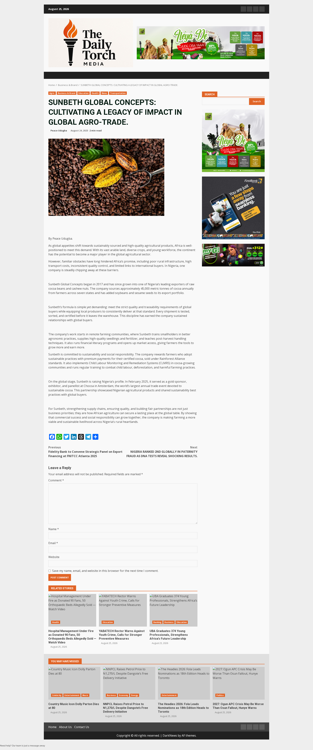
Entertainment (71, 695)
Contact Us (81, 727)
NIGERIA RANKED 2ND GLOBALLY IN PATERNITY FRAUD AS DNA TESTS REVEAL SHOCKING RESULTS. (161, 451)
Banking (157, 622)
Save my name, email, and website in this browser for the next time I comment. (105, 571)
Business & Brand (67, 93)
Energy (134, 695)
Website (53, 557)
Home (52, 727)
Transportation (118, 93)
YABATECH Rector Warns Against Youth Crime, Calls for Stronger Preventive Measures (123, 610)
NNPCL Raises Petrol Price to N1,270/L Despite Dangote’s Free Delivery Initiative (129, 683)
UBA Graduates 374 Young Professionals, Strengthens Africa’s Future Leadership (173, 610)
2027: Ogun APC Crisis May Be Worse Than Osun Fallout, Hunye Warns (239, 683)
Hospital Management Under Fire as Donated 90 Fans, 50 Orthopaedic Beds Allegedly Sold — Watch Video (72, 610)
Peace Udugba (59, 130)
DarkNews (170, 735)
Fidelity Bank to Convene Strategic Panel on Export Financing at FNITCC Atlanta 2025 (85, 451)
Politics (220, 695)
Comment (56, 480)
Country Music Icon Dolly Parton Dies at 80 (74, 683)
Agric (52, 93)
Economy (123, 695)
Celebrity (56, 695)
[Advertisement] (201, 42)
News (104, 93)
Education (83, 93)
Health (95, 93)
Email (53, 543)
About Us (65, 727)
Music (85, 695)
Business (169, 622)
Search (210, 94)
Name (53, 529)
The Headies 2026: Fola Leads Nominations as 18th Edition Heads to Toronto (184, 683)
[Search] (260, 75)
